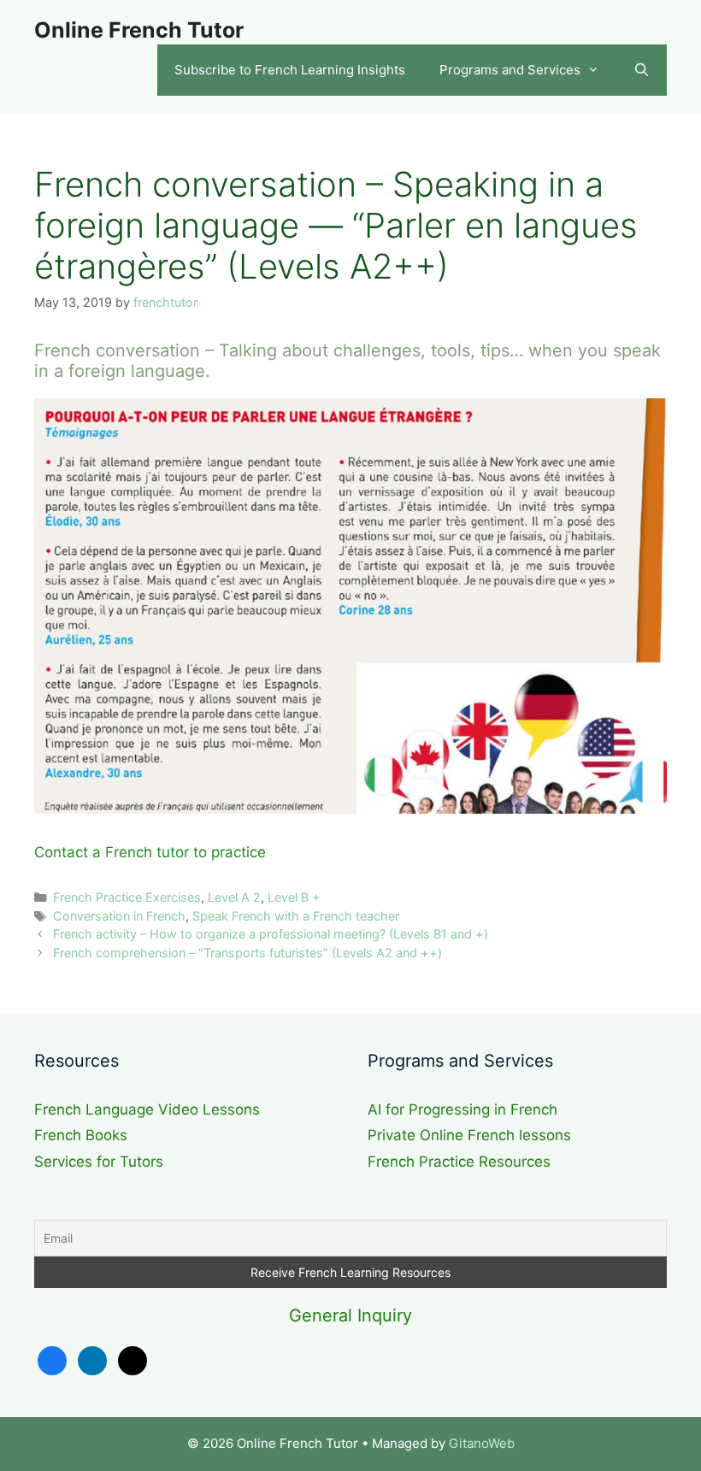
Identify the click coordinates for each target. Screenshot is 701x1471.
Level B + (294, 897)
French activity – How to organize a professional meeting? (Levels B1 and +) (270, 934)
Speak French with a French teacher (295, 916)
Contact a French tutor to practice (150, 852)
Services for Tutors (98, 1161)
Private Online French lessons (469, 1135)
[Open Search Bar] (641, 70)
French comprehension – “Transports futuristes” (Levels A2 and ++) (247, 952)
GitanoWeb (482, 1443)
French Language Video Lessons (147, 1109)
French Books (80, 1135)
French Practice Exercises (127, 897)
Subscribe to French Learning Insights (289, 70)
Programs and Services (509, 70)
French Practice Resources (459, 1161)
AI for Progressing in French (462, 1109)
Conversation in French (119, 916)
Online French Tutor (139, 30)
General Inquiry (350, 1315)
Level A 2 (234, 897)
